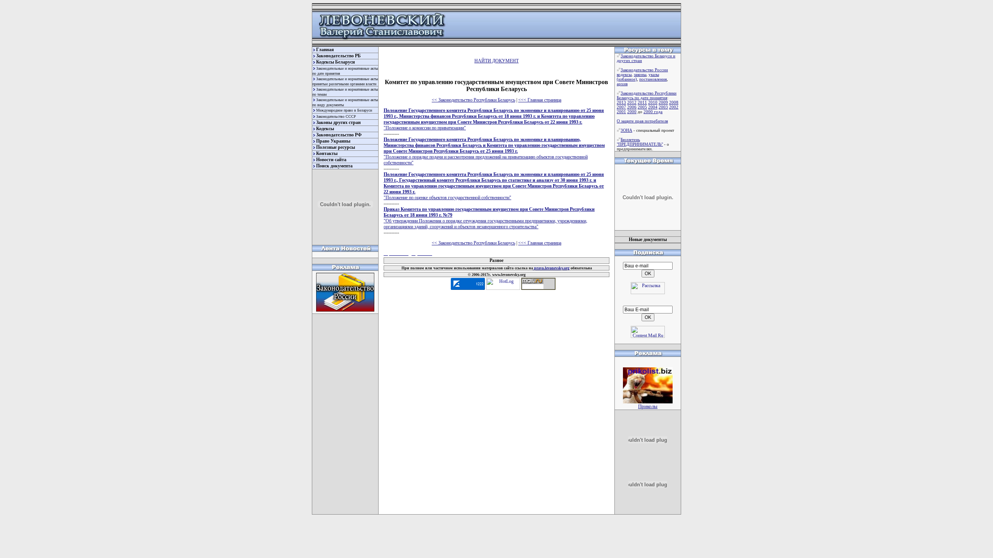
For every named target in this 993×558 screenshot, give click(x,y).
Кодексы (325, 128)
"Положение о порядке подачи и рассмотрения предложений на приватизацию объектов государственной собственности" (494, 151)
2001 (621, 111)
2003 (663, 107)
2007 (621, 107)
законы (640, 74)
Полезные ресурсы (335, 147)
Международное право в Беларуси (344, 110)
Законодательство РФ (339, 135)
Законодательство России (644, 69)
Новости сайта (331, 159)
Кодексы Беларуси (335, 62)
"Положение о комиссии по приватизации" (494, 119)
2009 (663, 102)
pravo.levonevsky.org (551, 268)
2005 (642, 107)
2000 (632, 111)
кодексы (624, 74)
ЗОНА (626, 130)
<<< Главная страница (539, 100)
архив (622, 83)
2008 (673, 102)
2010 (652, 102)
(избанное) (627, 79)
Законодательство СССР (336, 116)
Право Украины (333, 141)
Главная (325, 49)
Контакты (326, 153)
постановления (653, 79)
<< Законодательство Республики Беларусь (473, 100)
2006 (632, 107)
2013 (621, 102)
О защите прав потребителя (642, 121)
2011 (642, 102)
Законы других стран (338, 122)
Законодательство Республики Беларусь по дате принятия (646, 95)
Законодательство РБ (338, 56)
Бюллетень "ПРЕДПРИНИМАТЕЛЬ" (640, 141)
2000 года (653, 111)
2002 (673, 107)
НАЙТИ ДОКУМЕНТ (496, 61)
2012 (632, 102)
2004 (652, 107)
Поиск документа (334, 166)
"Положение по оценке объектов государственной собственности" (494, 186)
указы (654, 74)
